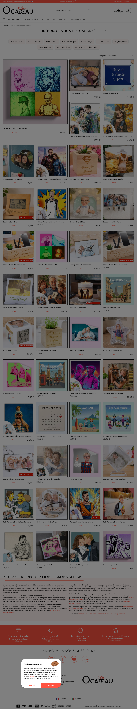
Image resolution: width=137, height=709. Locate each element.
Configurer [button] (31, 685)
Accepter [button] (50, 685)
